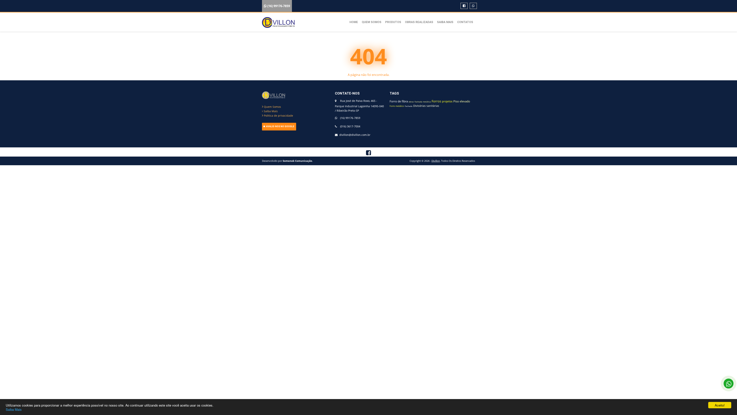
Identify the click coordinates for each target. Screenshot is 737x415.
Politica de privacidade (278, 115)
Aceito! (720, 405)
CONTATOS (465, 22)
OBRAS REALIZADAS (419, 22)
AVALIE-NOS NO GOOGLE (280, 126)
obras (411, 101)
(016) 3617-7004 (350, 126)
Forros (436, 101)
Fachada (408, 106)
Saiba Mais (14, 409)
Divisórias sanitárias (426, 106)
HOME (353, 22)
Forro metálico (397, 106)
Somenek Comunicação (297, 161)
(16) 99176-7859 (350, 118)
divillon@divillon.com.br (354, 135)
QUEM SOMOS (371, 22)
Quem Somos (272, 107)
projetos (447, 101)
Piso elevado (461, 101)
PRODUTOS (393, 22)
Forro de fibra (399, 101)
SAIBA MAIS (445, 22)
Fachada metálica (423, 101)
